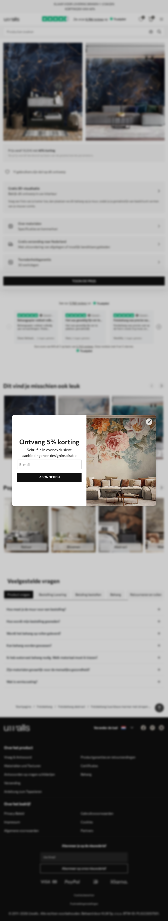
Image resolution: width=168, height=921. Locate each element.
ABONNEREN (49, 477)
